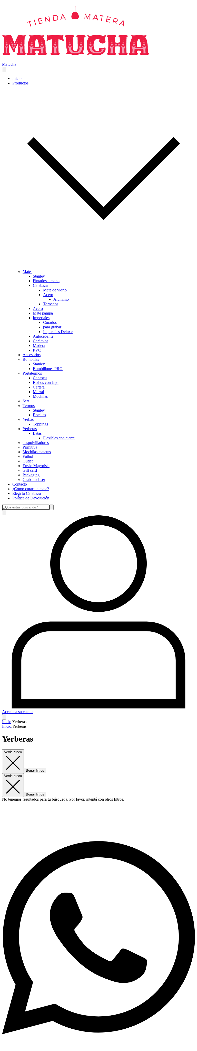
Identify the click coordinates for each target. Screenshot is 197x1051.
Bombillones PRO (48, 368)
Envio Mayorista (36, 465)
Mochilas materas (37, 452)
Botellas (39, 415)
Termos (29, 405)
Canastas (40, 378)
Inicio (17, 78)
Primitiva (30, 447)
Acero (48, 294)
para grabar (52, 327)
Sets (26, 401)
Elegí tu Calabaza (26, 493)
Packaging (31, 475)
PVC (37, 350)
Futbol (28, 456)
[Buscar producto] (4, 512)
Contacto (19, 484)
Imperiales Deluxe (58, 331)
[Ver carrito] (4, 716)
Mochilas (40, 396)
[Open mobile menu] (4, 69)
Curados (50, 322)
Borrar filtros (35, 770)
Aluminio (61, 299)
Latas (37, 433)
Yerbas (28, 419)
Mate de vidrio (55, 290)
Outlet (28, 461)
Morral (38, 392)
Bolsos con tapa (45, 382)
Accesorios (32, 355)
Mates (27, 271)
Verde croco (13, 752)
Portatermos (32, 373)
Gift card (30, 470)
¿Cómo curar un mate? (30, 489)
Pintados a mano (46, 281)
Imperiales (41, 318)
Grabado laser (34, 479)
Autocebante (43, 336)
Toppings (40, 424)
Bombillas (31, 359)
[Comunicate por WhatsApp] (98, 1046)
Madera (39, 345)
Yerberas (30, 429)
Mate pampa (43, 313)
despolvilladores (36, 442)
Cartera (39, 387)
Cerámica (40, 341)
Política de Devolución (30, 498)
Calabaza (40, 285)
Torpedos (50, 304)
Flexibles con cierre (59, 438)
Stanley (39, 276)
